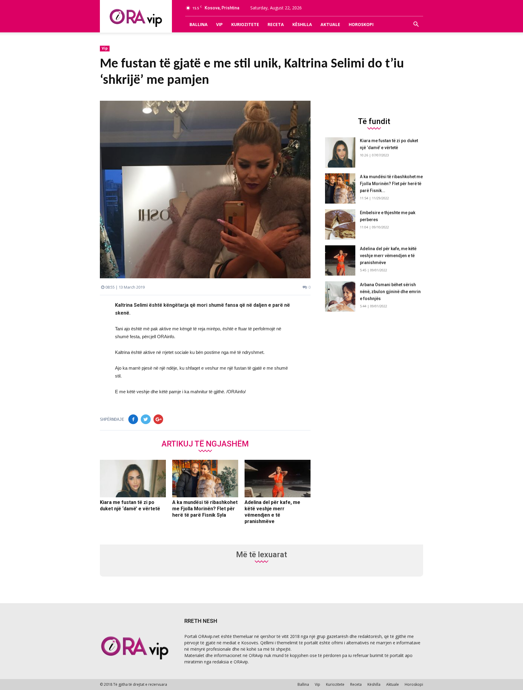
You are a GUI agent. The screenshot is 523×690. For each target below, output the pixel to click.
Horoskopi (361, 24)
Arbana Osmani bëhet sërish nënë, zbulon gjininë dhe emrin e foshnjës (390, 291)
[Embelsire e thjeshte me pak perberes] (340, 224)
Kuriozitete (245, 24)
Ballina (198, 24)
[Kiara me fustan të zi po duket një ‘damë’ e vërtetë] (133, 478)
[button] (416, 24)
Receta (276, 24)
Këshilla (302, 24)
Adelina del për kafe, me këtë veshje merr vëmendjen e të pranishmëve (388, 255)
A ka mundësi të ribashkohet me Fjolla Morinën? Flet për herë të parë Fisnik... (391, 183)
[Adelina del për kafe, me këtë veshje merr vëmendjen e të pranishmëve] (278, 478)
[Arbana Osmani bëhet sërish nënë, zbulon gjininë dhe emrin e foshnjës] (340, 296)
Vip (219, 24)
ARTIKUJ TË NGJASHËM (205, 443)
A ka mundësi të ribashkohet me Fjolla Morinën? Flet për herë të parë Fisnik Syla (205, 508)
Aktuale (330, 24)
